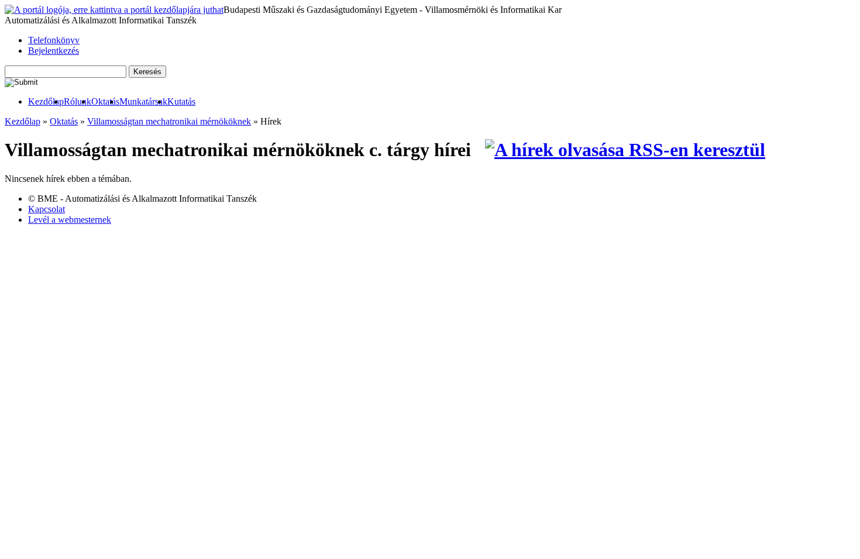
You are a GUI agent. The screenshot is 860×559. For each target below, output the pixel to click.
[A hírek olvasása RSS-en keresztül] (625, 149)
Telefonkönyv (54, 40)
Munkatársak (143, 101)
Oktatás (105, 101)
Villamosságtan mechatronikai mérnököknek (169, 121)
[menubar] (100, 101)
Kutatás (181, 101)
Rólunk (77, 101)
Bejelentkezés (53, 51)
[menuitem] (46, 101)
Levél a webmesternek (69, 220)
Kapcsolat (46, 209)
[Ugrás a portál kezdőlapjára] (114, 10)
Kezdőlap (46, 101)
